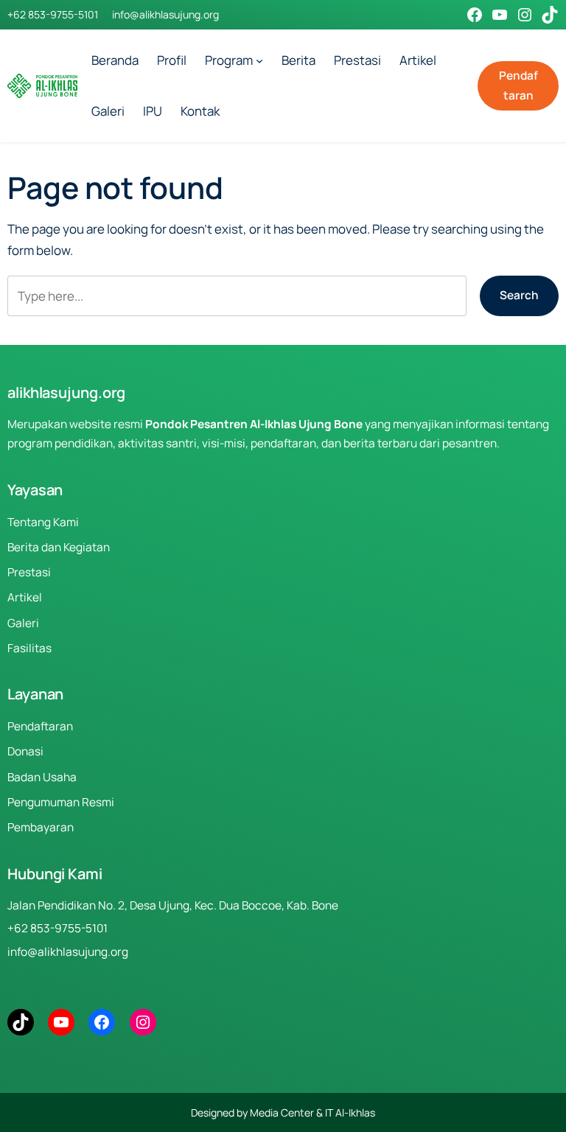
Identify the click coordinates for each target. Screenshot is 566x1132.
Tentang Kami (43, 522)
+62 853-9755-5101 (52, 14)
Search (519, 295)
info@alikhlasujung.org (165, 14)
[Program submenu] (259, 60)
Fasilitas (29, 648)
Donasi (25, 751)
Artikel (24, 597)
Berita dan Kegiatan (58, 547)
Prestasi (29, 572)
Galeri (23, 623)
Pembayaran (40, 827)
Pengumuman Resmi (60, 802)
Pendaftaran (518, 85)
